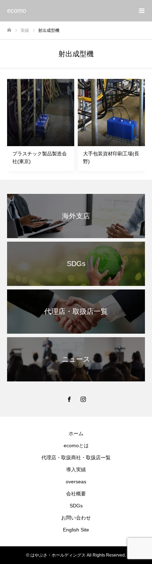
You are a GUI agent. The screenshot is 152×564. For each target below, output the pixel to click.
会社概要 (76, 493)
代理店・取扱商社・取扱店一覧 (76, 457)
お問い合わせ (76, 517)
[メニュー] (141, 10)
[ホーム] (9, 30)
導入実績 (76, 469)
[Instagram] (83, 399)
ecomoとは (76, 445)
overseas (76, 481)
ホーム (76, 433)
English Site (76, 530)
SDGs (76, 505)
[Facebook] (68, 399)
